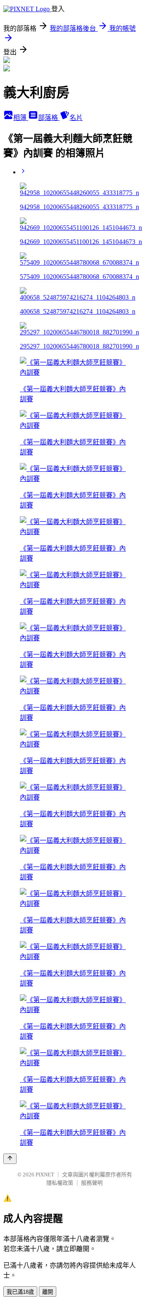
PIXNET (45, 1174)
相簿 (20, 117)
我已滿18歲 (20, 1292)
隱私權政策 (59, 1183)
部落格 (49, 117)
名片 (76, 117)
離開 (47, 1292)
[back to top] (10, 1159)
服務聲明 (92, 1183)
